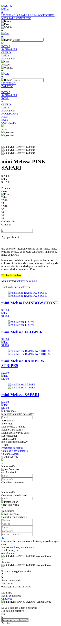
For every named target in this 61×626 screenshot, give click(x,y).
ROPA (33, 15)
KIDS (4, 18)
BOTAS (5, 46)
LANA (5, 55)
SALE (12, 18)
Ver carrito (7, 583)
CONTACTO (23, 18)
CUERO (6, 52)
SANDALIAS (9, 49)
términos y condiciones (21, 547)
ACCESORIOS (46, 15)
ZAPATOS (23, 15)
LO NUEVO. (9, 15)
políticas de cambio (26, 280)
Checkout (6, 598)
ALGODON (8, 58)
